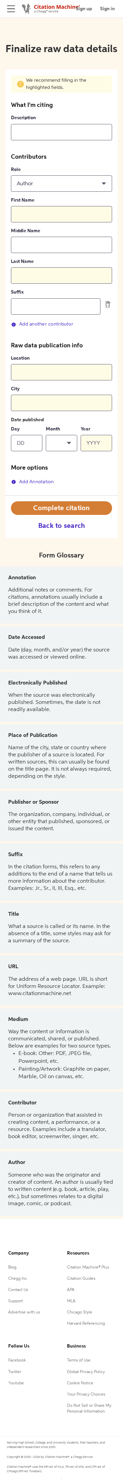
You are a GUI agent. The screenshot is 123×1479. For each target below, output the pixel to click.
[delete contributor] (108, 304)
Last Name (22, 261)
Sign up (84, 8)
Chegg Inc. (18, 1279)
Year (85, 429)
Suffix (17, 292)
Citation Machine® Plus (88, 1267)
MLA (71, 1301)
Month (53, 429)
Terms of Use (79, 1360)
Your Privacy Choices (86, 1395)
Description (23, 117)
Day (15, 429)
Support (15, 1301)
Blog (12, 1267)
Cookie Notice (80, 1383)
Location (20, 358)
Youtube (16, 1383)
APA (70, 1290)
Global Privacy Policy (86, 1372)
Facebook (17, 1360)
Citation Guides (81, 1279)
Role (16, 169)
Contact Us (18, 1290)
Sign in (107, 8)
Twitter (14, 1372)
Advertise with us (24, 1312)
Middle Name (25, 231)
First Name (23, 200)
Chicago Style (79, 1312)
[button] (61, 183)
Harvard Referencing (86, 1324)
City (15, 389)
